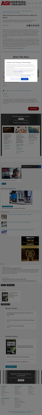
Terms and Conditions (18, 71)
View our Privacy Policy (25, 75)
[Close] (36, 60)
